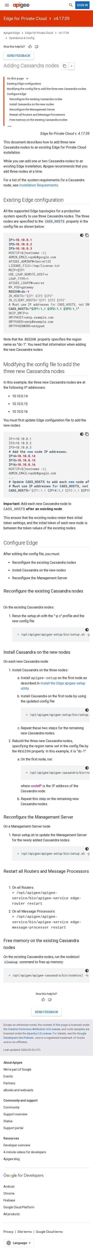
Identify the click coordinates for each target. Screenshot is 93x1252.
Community (11, 1107)
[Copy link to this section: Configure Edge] (42, 543)
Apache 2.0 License (39, 1033)
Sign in (82, 5)
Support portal (13, 1128)
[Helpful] (30, 46)
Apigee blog (11, 1159)
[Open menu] (7, 5)
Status (8, 1121)
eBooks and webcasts (18, 1090)
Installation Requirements (38, 185)
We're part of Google (17, 1069)
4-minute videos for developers (24, 1152)
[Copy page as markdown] (65, 66)
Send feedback (18, 55)
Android (8, 1186)
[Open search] (71, 5)
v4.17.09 (61, 18)
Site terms (25, 1231)
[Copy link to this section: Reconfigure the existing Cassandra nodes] (7, 598)
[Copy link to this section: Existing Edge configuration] (68, 200)
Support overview (15, 1114)
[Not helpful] (36, 46)
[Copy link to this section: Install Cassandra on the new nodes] (74, 652)
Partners (9, 1083)
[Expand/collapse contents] (27, 78)
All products (11, 1214)
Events (8, 1076)
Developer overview (16, 1145)
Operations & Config (21, 38)
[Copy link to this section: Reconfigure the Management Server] (77, 817)
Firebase (9, 1200)
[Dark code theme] (81, 235)
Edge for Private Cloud (25, 18)
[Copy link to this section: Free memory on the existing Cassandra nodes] (19, 947)
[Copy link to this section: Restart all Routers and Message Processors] (7, 878)
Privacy (8, 1231)
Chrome (8, 1193)
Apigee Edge (11, 32)
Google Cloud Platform (18, 1207)
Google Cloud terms (49, 1231)
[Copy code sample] (87, 235)
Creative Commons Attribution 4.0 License (34, 1029)
